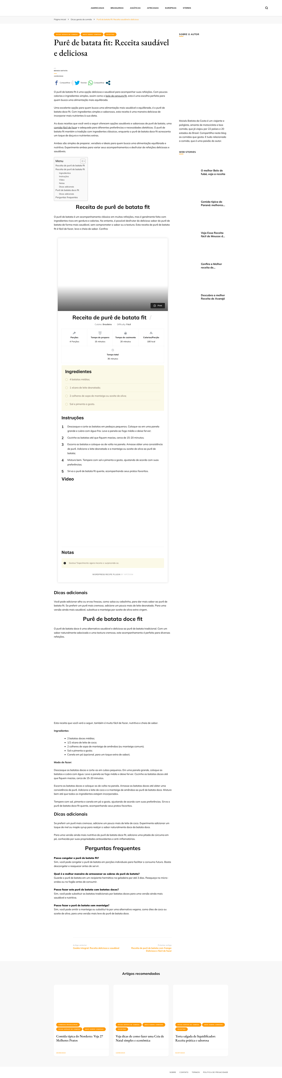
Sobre (173, 1072)
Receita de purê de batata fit (70, 165)
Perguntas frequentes (67, 197)
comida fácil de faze (65, 127)
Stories (187, 8)
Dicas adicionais (66, 186)
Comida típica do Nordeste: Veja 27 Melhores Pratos (79, 1038)
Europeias (170, 8)
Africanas (153, 8)
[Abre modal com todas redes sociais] (108, 82)
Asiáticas (135, 8)
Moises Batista (61, 70)
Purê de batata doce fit (67, 190)
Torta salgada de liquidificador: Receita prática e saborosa (195, 1038)
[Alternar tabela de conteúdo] (81, 161)
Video (61, 179)
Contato (183, 1072)
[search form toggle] (266, 8)
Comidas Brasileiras (68, 1024)
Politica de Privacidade (215, 1072)
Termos (196, 1072)
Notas (62, 183)
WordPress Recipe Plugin (106, 574)
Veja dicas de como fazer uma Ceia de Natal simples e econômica (140, 1038)
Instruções (64, 176)
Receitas (110, 34)
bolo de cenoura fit (116, 95)
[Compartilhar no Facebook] (62, 82)
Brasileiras (117, 8)
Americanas (97, 8)
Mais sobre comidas (92, 34)
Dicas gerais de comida (67, 34)
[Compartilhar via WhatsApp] (96, 82)
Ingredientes (65, 173)
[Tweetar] (81, 82)
